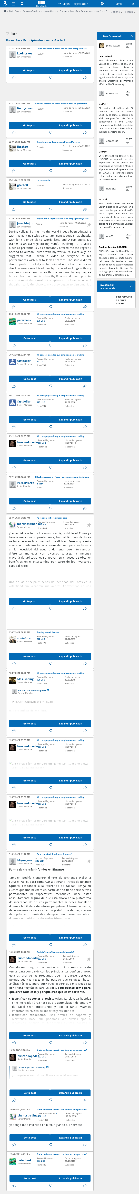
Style (119, 4)
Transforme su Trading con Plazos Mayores (58, 142)
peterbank (24, 320)
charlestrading (27, 1115)
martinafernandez (29, 524)
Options (115, 11)
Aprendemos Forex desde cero (52, 518)
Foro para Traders (31, 11)
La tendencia (43, 180)
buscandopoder (27, 442)
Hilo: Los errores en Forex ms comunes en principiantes (62, 103)
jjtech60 (22, 147)
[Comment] (51, 77)
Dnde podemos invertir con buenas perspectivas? (62, 48)
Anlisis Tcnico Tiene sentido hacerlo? (55, 952)
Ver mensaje (48, 690)
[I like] (14, 77)
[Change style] (103, 4)
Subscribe (67, 56)
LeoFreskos (24, 53)
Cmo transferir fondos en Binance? (54, 854)
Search (129, 11)
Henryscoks (25, 108)
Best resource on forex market (124, 300)
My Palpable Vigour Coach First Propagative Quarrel (63, 218)
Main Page (14, 11)
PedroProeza (25, 483)
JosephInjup (25, 223)
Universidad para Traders (55, 11)
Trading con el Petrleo (48, 632)
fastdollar (24, 361)
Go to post (29, 70)
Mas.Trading (25, 679)
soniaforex (24, 638)
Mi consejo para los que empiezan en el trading (60, 314)
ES (133, 4)
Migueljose (24, 860)
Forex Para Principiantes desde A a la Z (35, 40)
